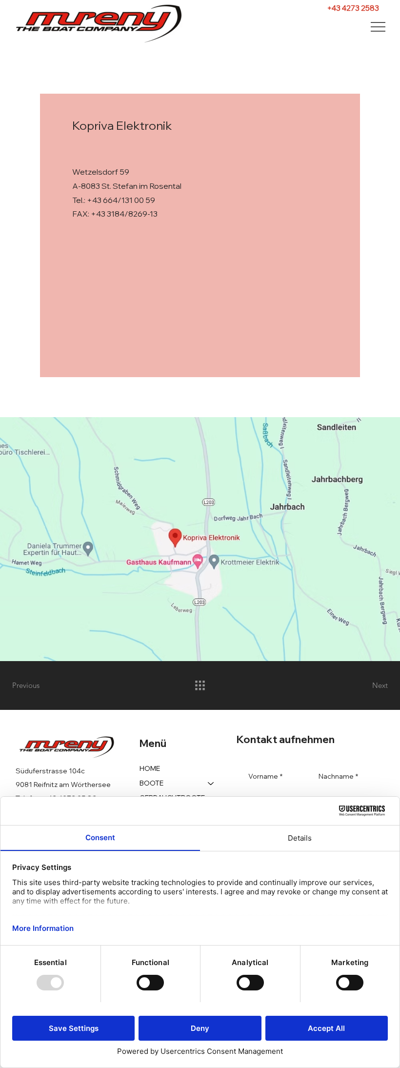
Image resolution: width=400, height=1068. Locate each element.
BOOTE (151, 783)
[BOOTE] (211, 783)
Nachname (338, 776)
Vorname (265, 776)
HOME (150, 768)
